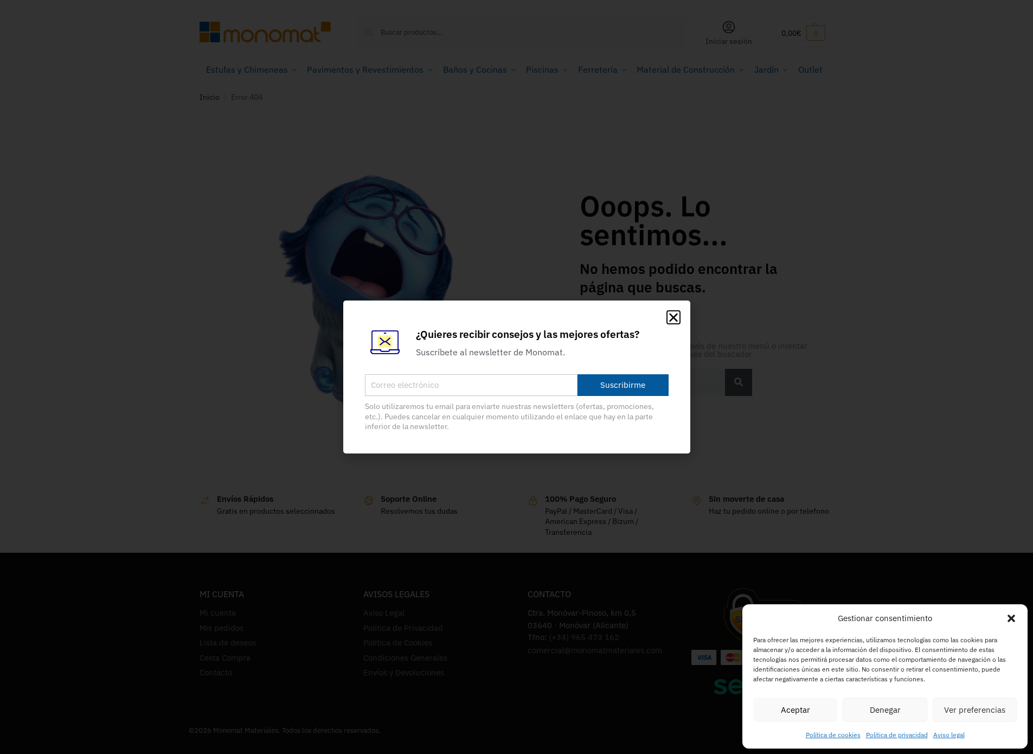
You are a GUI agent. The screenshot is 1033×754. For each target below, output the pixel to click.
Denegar (885, 710)
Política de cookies (833, 735)
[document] (516, 377)
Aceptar (795, 710)
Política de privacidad (897, 735)
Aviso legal (949, 735)
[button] (1011, 618)
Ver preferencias (974, 710)
